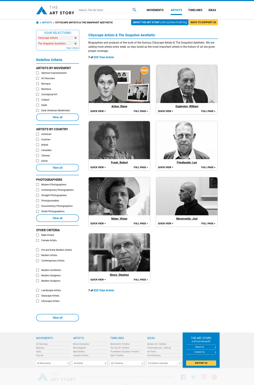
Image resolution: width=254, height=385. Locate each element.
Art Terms (151, 351)
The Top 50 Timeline (119, 348)
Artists (176, 10)
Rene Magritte (79, 348)
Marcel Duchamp (81, 344)
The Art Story (55, 10)
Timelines (195, 10)
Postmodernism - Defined (159, 348)
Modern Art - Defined (156, 344)
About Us (199, 347)
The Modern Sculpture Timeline (124, 351)
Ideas (212, 10)
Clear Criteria (72, 48)
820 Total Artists (104, 57)
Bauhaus (40, 348)
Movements (155, 10)
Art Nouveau (42, 344)
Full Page (141, 111)
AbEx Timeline (117, 355)
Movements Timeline (120, 344)
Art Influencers (154, 355)
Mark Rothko (79, 351)
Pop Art (39, 355)
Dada (38, 351)
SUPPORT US (201, 363)
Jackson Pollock (80, 355)
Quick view (98, 111)
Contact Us (199, 352)
